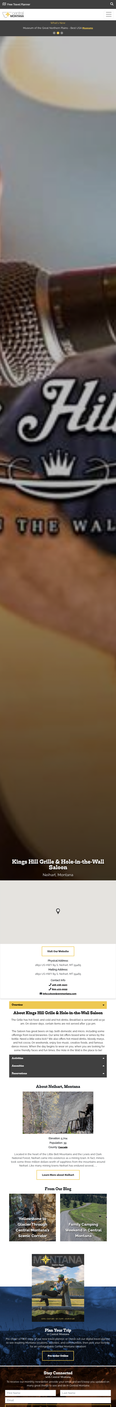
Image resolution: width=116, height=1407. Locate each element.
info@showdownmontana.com (59, 993)
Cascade (63, 1147)
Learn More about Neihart (58, 1174)
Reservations (19, 1073)
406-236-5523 (59, 985)
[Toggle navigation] (108, 15)
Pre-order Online (58, 1355)
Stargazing (88, 28)
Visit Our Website (58, 951)
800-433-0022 (59, 989)
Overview (17, 1005)
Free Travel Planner (18, 4)
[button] (58, 910)
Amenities (18, 1066)
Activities (17, 1058)
